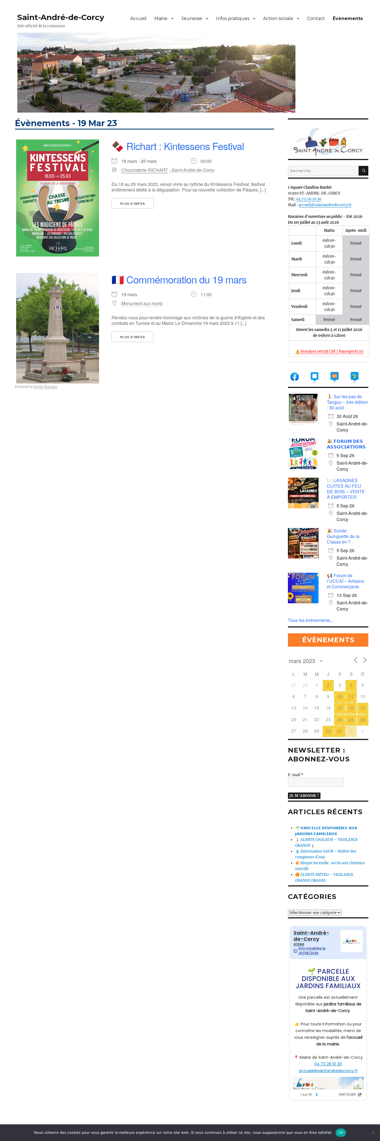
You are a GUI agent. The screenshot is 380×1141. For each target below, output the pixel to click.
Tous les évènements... (310, 620)
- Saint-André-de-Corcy (167, 170)
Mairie (160, 18)
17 (339, 708)
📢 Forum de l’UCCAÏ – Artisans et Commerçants (345, 581)
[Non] (373, 1132)
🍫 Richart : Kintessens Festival (178, 146)
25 (351, 719)
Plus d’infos (132, 203)
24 (339, 719)
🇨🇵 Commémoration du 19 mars (179, 279)
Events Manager (45, 387)
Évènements (348, 18)
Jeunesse (191, 18)
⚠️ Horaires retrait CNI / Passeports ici (329, 351)
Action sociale (278, 18)
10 (339, 696)
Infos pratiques (232, 18)
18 (351, 708)
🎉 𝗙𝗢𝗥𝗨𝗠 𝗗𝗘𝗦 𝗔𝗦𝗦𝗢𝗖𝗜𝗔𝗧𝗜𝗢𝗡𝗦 (346, 444)
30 (328, 731)
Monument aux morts (141, 303)
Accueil (138, 18)
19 (362, 708)
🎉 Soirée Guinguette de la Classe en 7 (343, 536)
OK (341, 1132)
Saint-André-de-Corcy (60, 17)
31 (339, 731)
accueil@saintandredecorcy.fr (325, 205)
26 (362, 719)
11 (351, 696)
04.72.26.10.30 (308, 199)
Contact (316, 18)
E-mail (295, 775)
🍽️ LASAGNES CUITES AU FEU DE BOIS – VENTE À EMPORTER (346, 488)
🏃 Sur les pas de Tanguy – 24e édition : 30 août (347, 402)
